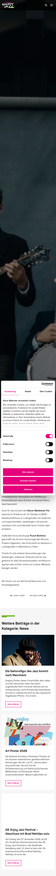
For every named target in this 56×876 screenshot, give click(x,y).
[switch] (49, 444)
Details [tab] (28, 391)
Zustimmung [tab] (10, 391)
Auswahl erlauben (28, 481)
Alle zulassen (28, 472)
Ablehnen (28, 489)
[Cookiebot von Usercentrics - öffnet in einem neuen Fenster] (41, 384)
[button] (46, 5)
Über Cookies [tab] (46, 391)
